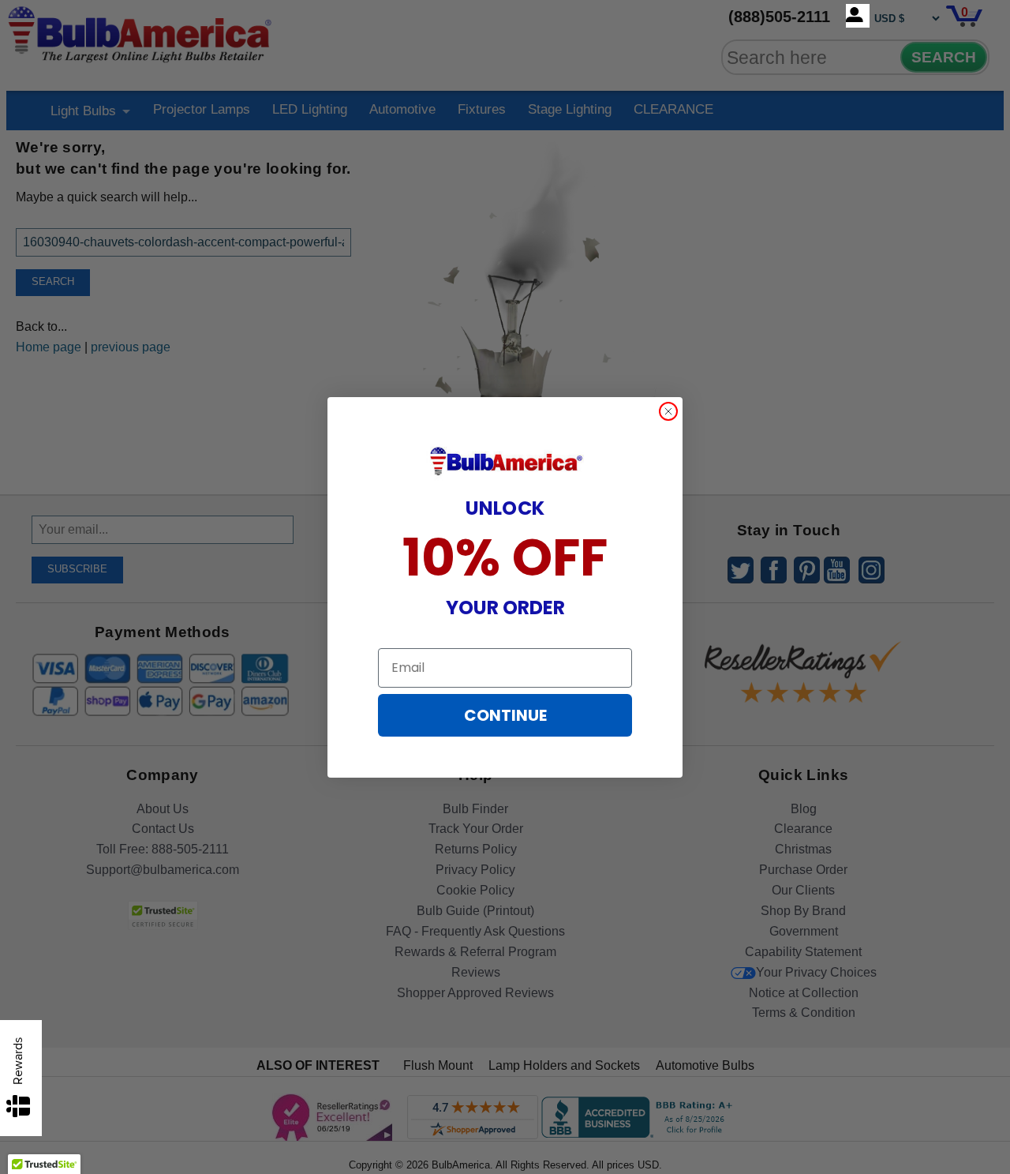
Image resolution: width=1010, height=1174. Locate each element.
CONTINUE (505, 715)
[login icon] (858, 16)
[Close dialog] (668, 411)
